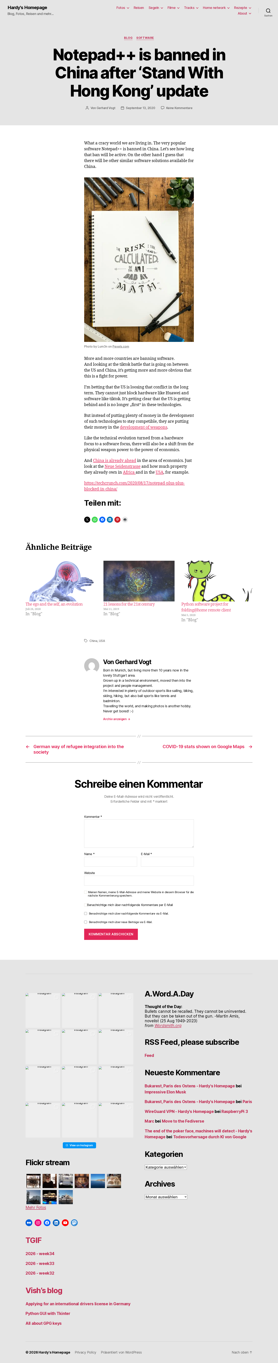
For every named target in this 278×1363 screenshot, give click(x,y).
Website (89, 873)
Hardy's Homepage (27, 7)
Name (89, 854)
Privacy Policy (85, 1352)
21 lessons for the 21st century (129, 604)
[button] (43, 1010)
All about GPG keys (44, 1323)
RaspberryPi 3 (234, 1111)
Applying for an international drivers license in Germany (78, 1303)
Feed (149, 1055)
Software (145, 38)
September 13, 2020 (140, 108)
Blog (128, 38)
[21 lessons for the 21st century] (139, 581)
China (93, 641)
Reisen (139, 8)
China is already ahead (114, 460)
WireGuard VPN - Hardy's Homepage (179, 1111)
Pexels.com (121, 346)
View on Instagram (81, 1145)
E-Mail (146, 854)
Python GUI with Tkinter (48, 1313)
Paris (247, 1101)
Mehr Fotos (36, 1207)
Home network (214, 8)
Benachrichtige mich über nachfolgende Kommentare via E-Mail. (129, 913)
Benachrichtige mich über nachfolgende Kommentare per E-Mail (130, 905)
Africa (129, 472)
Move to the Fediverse (183, 1121)
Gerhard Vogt (106, 108)
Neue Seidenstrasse (123, 466)
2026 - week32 (40, 1273)
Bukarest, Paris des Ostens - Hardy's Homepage (190, 1086)
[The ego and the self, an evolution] (61, 581)
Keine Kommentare (179, 108)
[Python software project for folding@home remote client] (216, 581)
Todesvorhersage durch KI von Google (210, 1137)
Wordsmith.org (168, 1025)
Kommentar (93, 817)
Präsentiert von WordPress (121, 1352)
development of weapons (143, 427)
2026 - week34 (40, 1253)
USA (159, 472)
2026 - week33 (40, 1263)
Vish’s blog (44, 1290)
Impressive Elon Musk (166, 1092)
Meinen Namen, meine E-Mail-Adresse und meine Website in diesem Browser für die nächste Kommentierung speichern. (141, 893)
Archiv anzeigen (116, 719)
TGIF (33, 1240)
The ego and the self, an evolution (54, 604)
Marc (149, 1121)
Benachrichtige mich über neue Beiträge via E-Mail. (120, 922)
